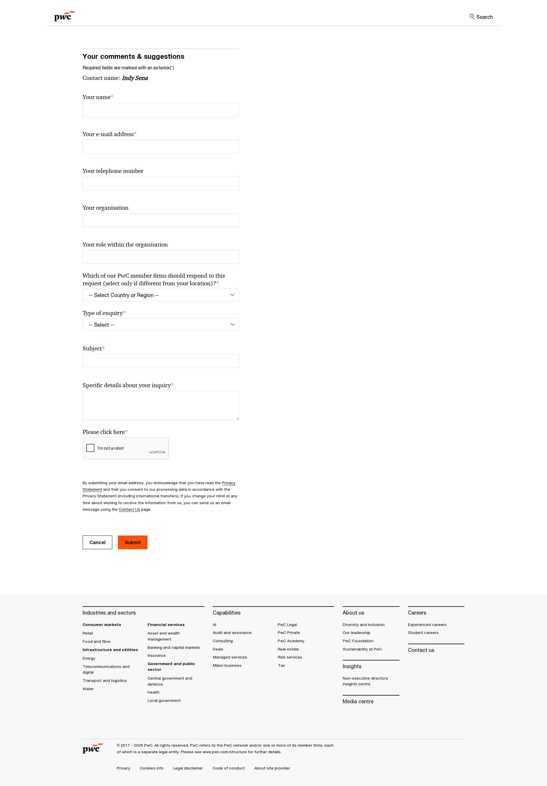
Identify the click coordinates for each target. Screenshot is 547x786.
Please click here (105, 432)
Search (484, 17)
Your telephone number (113, 171)
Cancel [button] (97, 542)
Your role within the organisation (125, 244)
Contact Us (129, 509)
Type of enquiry (104, 313)
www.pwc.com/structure (225, 751)
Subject (94, 348)
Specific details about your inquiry (128, 385)
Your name (98, 97)
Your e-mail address (110, 134)
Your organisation (105, 207)
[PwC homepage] (64, 14)
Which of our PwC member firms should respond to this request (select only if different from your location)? (154, 279)
